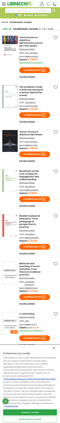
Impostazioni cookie (30, 419)
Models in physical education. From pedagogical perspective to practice (29, 221)
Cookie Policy (11, 406)
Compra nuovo (32, 70)
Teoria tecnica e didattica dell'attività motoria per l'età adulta (31, 41)
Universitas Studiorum (29, 283)
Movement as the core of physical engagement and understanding (29, 175)
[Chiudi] (54, 348)
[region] (30, 383)
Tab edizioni (30, 102)
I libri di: (7, 29)
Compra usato (32, 338)
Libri (20, 15)
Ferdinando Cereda (26, 49)
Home (5, 22)
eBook (29, 15)
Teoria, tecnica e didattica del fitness (30, 133)
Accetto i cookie (30, 412)
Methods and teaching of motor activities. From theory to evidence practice (30, 269)
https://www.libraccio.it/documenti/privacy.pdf (29, 379)
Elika (27, 321)
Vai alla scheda (27, 76)
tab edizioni (30, 186)
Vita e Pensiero (31, 53)
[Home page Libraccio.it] (20, 5)
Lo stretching (26, 313)
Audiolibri (42, 15)
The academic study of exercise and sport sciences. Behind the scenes (31, 91)
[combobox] (28, 10)
